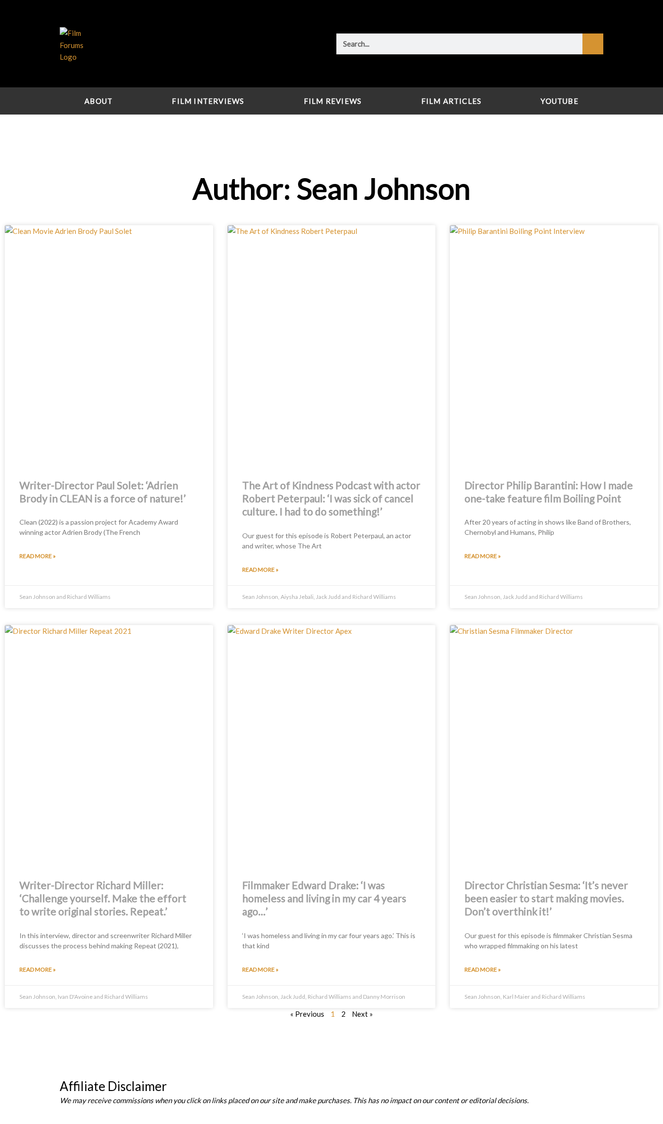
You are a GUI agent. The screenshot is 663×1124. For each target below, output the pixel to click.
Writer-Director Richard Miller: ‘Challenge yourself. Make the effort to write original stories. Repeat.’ (102, 898)
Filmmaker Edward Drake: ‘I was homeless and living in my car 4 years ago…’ (324, 898)
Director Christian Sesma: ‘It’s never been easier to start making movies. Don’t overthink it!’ (546, 898)
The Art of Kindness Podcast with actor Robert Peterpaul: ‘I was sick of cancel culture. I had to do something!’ (331, 498)
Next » (362, 1013)
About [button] (98, 101)
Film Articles (451, 101)
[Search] (592, 43)
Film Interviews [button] (208, 101)
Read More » (37, 556)
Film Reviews (333, 101)
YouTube (559, 101)
